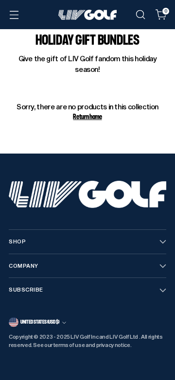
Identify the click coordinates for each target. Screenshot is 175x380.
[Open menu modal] (14, 15)
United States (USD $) (39, 322)
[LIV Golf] (87, 15)
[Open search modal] (140, 15)
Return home (87, 117)
